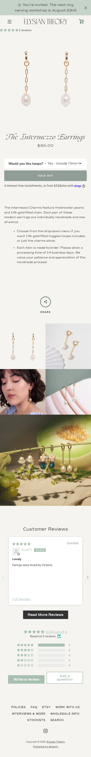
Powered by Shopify (45, 746)
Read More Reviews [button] (45, 615)
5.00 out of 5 (56, 632)
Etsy (46, 707)
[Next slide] (87, 577)
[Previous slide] (3, 577)
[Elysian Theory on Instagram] (45, 731)
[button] (9, 30)
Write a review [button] (26, 679)
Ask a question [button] (65, 678)
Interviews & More (29, 713)
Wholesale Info (64, 713)
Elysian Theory (56, 741)
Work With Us (67, 707)
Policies (18, 707)
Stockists (36, 720)
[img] (21, 544)
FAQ (34, 707)
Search (57, 720)
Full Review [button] (21, 599)
